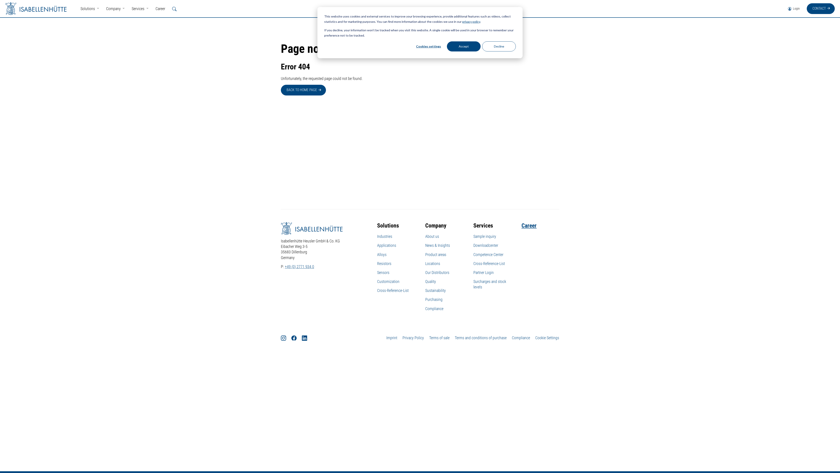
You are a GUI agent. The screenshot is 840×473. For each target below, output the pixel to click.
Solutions (88, 8)
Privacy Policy (413, 337)
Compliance (434, 308)
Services (138, 8)
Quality (430, 281)
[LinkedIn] (307, 337)
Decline (499, 46)
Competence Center (488, 254)
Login (796, 8)
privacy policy (471, 21)
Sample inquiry (484, 236)
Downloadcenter (485, 245)
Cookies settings (428, 46)
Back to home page (302, 90)
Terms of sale (439, 337)
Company (114, 8)
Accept (464, 46)
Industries (384, 236)
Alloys (382, 254)
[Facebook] (296, 337)
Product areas (435, 254)
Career (160, 8)
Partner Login (483, 272)
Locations (432, 263)
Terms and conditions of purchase (481, 337)
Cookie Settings (547, 337)
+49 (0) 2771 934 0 (299, 266)
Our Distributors (437, 272)
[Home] (35, 9)
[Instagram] (286, 337)
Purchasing (434, 299)
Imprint (391, 337)
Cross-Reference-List (393, 290)
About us (432, 236)
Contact (819, 8)
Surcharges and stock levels (489, 284)
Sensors (383, 272)
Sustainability (435, 290)
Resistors (384, 263)
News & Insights (437, 245)
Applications (386, 245)
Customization (388, 281)
